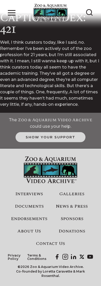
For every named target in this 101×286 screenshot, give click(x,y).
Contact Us (50, 243)
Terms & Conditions (36, 257)
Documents (29, 206)
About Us (29, 231)
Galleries (71, 194)
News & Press (72, 206)
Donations (72, 231)
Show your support (50, 137)
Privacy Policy (14, 257)
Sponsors (72, 218)
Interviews (29, 194)
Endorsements (29, 218)
